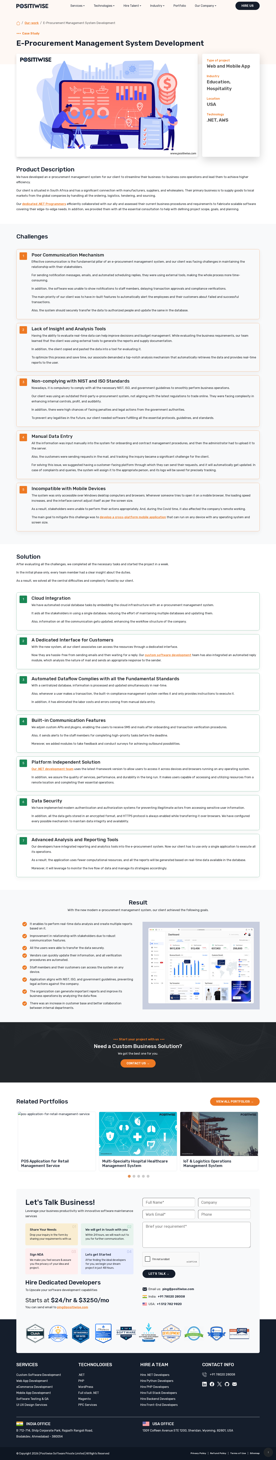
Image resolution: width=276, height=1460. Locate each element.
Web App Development (32, 1381)
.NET (81, 1375)
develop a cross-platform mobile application (133, 517)
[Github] (227, 1384)
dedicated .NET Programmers (44, 204)
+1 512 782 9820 (169, 1304)
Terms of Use (238, 1453)
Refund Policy (218, 1453)
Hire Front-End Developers (159, 1405)
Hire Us (247, 5)
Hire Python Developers (156, 1381)
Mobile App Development (33, 1393)
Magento (84, 1399)
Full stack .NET (88, 1393)
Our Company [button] (204, 5)
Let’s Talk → (159, 1273)
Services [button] (76, 5)
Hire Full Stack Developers (158, 1393)
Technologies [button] (103, 5)
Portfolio (179, 5)
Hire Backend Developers (157, 1399)
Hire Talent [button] (131, 5)
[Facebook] (212, 1384)
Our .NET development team (52, 769)
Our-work (32, 23)
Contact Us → (138, 1063)
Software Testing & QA (32, 1399)
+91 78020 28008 (171, 1296)
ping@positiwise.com (72, 1307)
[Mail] (234, 1384)
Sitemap (255, 1453)
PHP (81, 1381)
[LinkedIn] (204, 1384)
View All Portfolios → (235, 1101)
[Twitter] (219, 1384)
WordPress (85, 1387)
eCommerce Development (34, 1387)
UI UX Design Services (31, 1405)
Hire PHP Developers (154, 1387)
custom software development (168, 655)
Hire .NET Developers (154, 1375)
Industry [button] (156, 5)
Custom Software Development (38, 1375)
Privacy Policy (198, 1453)
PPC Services (87, 1405)
